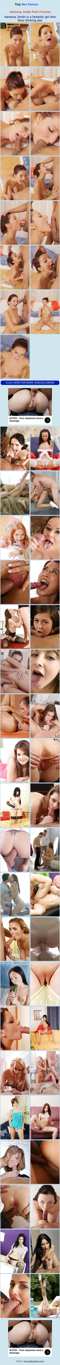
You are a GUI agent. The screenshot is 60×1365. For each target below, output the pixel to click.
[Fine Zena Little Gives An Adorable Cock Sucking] (45, 760)
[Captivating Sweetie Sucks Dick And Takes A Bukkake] (15, 671)
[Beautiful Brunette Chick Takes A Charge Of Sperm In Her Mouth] (45, 716)
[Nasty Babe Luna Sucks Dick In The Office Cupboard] (45, 1251)
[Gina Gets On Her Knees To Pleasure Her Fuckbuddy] (45, 448)
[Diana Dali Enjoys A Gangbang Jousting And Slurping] (45, 850)
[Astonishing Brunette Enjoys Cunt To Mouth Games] (45, 627)
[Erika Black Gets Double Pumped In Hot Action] (15, 850)
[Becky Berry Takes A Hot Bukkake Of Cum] (15, 1206)
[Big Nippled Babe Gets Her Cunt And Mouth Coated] (45, 537)
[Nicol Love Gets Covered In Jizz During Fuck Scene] (15, 582)
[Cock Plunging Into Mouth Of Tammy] (45, 983)
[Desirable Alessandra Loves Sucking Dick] (45, 894)
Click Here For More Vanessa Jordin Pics (30, 384)
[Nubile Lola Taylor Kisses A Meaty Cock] (15, 1073)
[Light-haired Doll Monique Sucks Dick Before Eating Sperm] (45, 1296)
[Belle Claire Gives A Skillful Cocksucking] (15, 939)
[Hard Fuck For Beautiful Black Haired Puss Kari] (45, 493)
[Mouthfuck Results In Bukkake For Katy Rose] (15, 1296)
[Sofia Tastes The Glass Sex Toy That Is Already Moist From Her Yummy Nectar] (15, 805)
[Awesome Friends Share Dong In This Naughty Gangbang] (15, 493)
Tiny (26, 4)
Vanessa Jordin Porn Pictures (30, 12)
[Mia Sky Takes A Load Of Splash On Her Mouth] (15, 1251)
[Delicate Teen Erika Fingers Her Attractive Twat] (45, 671)
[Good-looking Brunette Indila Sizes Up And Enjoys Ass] (15, 894)
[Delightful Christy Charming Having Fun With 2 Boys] (45, 582)
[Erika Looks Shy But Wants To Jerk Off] (15, 760)
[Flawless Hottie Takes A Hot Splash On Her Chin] (45, 805)
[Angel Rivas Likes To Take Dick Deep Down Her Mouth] (45, 1117)
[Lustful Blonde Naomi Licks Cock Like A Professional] (45, 1073)
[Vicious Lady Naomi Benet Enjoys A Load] (45, 1162)
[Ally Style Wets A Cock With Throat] (15, 537)
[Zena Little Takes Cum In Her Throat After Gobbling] (15, 627)
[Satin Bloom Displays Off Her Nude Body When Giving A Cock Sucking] (15, 716)
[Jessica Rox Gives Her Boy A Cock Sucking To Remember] (15, 1028)
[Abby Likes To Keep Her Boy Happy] (15, 1162)
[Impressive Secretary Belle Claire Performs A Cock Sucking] (15, 448)
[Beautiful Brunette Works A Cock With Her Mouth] (45, 1206)
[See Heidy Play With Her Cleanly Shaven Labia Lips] (45, 1028)
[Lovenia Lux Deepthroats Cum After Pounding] (45, 939)
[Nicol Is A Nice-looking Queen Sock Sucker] (15, 1117)
